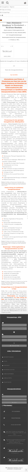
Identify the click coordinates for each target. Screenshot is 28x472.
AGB (6, 467)
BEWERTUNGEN (8, 357)
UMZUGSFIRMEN (8, 374)
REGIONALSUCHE (8, 369)
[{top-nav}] (26, 469)
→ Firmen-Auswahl (12, 124)
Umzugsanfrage (5, 12)
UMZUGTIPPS (7, 378)
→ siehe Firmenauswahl (18, 259)
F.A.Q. (5, 361)
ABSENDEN (14, 345)
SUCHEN (15, 75)
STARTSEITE (7, 382)
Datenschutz (10, 467)
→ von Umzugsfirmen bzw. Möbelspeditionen (14, 297)
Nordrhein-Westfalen (14, 27)
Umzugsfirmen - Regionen (8, 7)
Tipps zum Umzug (6, 9)
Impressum (16, 467)
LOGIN (15, 402)
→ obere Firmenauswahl (8, 102)
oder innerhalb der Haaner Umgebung (14, 298)
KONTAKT (6, 365)
